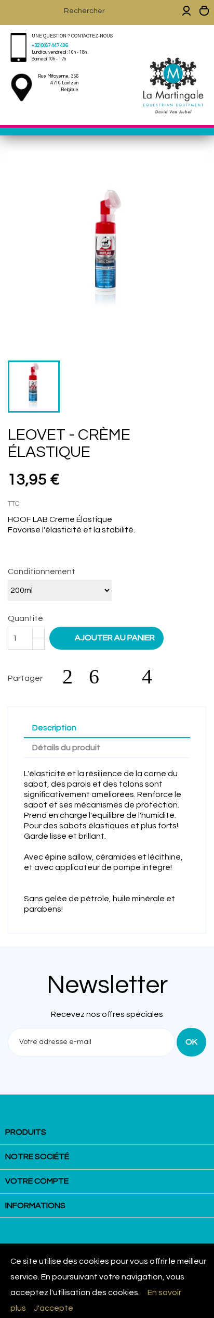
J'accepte (53, 1308)
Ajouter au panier (107, 637)
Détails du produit (66, 747)
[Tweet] (99, 676)
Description (54, 728)
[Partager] (72, 676)
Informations (35, 1205)
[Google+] (125, 676)
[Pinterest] (152, 676)
